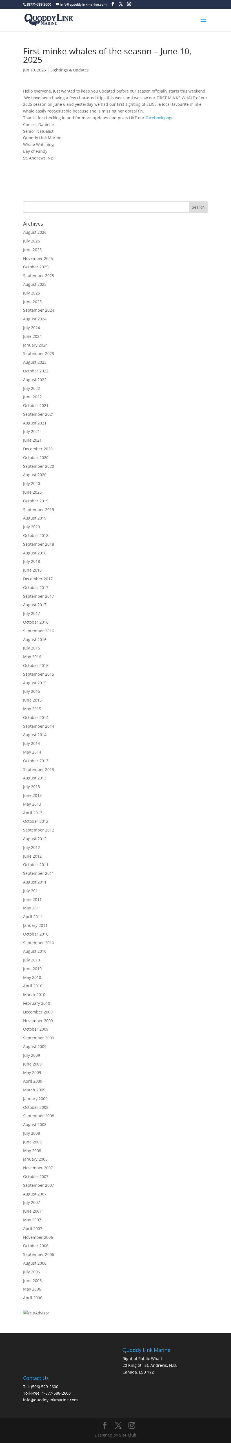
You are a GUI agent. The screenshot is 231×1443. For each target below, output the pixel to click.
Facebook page (160, 117)
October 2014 (35, 717)
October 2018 (35, 535)
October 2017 (35, 587)
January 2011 (35, 925)
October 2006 (35, 1245)
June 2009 (32, 1064)
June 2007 (32, 1211)
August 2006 (34, 1263)
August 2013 (34, 778)
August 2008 (34, 1124)
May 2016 (32, 656)
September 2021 (38, 414)
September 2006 (38, 1254)
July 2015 (31, 691)
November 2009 (38, 1020)
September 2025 (38, 275)
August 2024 (34, 319)
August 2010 (34, 951)
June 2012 (32, 856)
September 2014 (38, 726)
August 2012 (34, 838)
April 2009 (32, 1081)
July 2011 (31, 890)
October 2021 (35, 405)
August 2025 (34, 284)
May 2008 (32, 1150)
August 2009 (34, 1046)
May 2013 (32, 804)
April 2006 (32, 1297)
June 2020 (32, 492)
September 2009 (38, 1037)
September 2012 (38, 830)
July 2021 (31, 431)
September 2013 (38, 769)
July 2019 (31, 526)
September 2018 (38, 544)
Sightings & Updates (69, 70)
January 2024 (35, 345)
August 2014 (34, 734)
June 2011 (32, 899)
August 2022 (34, 379)
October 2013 (35, 760)
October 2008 (35, 1107)
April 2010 (32, 985)
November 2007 (38, 1167)
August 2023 (34, 362)
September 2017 (38, 596)
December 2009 (38, 1012)
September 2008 (38, 1115)
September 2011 (38, 873)
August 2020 (34, 474)
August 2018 (34, 553)
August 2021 (34, 423)
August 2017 (34, 604)
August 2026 (34, 232)
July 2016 (31, 648)
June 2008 (32, 1142)
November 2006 (38, 1237)
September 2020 (38, 466)
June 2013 (32, 795)
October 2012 (35, 821)
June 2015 (32, 700)
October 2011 (35, 864)
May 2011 (32, 908)
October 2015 (35, 665)
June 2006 (32, 1280)
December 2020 (38, 448)
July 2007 (31, 1202)
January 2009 (35, 1098)
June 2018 (32, 570)
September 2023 (38, 353)
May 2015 (32, 708)
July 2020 (31, 483)
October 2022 (35, 371)
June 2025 (32, 301)
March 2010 (34, 994)
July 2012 (31, 847)
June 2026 (32, 249)
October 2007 (35, 1176)
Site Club (127, 1435)
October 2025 (35, 266)
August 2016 (34, 639)
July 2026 (31, 241)
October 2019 (35, 501)
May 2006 (32, 1289)
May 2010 (32, 977)
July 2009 (31, 1055)
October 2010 (35, 934)
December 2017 (38, 578)
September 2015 (38, 674)
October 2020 (35, 457)
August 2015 (34, 682)
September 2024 (38, 310)
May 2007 (32, 1219)
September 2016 (38, 630)
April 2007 (32, 1228)
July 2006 (31, 1272)
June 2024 (32, 336)
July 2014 (31, 743)
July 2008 (31, 1133)
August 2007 (34, 1194)
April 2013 (32, 812)
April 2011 (32, 916)
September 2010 (38, 942)
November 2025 (38, 258)
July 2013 (31, 786)
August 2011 (34, 882)
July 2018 (31, 561)
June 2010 (32, 968)
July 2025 (31, 293)
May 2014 (32, 752)
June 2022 (32, 396)
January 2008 (35, 1159)
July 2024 (31, 327)
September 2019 (38, 509)
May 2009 (32, 1072)
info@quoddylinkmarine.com (50, 1399)
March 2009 (34, 1090)
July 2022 (31, 388)
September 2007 (38, 1185)
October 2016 (35, 622)
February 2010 (36, 1003)
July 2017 (31, 613)
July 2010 (31, 960)
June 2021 (32, 440)
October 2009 (35, 1029)
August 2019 (34, 518)
